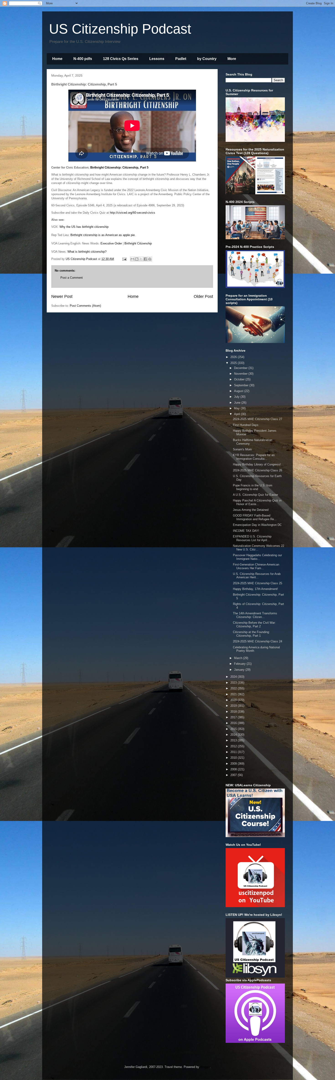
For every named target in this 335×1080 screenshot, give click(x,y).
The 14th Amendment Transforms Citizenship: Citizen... (255, 615)
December (241, 368)
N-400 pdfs (82, 59)
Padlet (180, 59)
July (237, 396)
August (239, 391)
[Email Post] (124, 259)
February (240, 663)
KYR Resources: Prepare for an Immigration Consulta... (254, 456)
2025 (234, 363)
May (237, 408)
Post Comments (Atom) (85, 305)
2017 (234, 717)
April (237, 414)
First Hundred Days (245, 425)
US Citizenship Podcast (120, 28)
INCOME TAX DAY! (246, 530)
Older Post (203, 296)
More (231, 59)
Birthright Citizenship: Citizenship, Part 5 (119, 167)
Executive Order (111, 243)
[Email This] (132, 259)
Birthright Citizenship (138, 243)
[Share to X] (141, 259)
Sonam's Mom (242, 449)
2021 (234, 694)
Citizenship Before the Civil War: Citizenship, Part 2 (254, 624)
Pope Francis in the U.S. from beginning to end (252, 487)
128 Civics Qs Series (120, 59)
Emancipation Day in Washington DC (257, 525)
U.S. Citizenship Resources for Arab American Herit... (257, 575)
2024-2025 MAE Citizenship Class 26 (257, 470)
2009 (234, 763)
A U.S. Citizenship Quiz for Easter (255, 494)
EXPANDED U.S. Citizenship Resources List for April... (252, 538)
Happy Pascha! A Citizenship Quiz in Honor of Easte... (257, 502)
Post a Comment (71, 277)
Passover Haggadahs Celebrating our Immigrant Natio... (257, 557)
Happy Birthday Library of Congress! (257, 464)
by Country (206, 59)
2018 (234, 711)
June (237, 402)
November (241, 373)
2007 (234, 775)
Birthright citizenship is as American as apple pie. (103, 235)
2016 (234, 723)
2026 (234, 357)
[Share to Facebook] (145, 259)
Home (57, 59)
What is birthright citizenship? (86, 251)
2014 (234, 734)
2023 (234, 682)
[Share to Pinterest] (149, 259)
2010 (234, 757)
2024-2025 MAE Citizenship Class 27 (257, 419)
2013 (234, 740)
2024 (234, 676)
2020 (234, 700)
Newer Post (61, 296)
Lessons (156, 59)
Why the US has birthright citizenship (83, 226)
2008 (234, 769)
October (239, 379)
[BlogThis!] (136, 259)
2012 (234, 746)
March (238, 658)
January (239, 669)
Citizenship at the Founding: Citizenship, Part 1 (251, 633)
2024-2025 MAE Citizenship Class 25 (257, 583)
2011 (234, 752)
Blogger (205, 1067)
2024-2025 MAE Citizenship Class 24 (257, 641)
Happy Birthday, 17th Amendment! (255, 589)
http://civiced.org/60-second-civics (132, 212)
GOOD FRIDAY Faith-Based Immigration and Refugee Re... (255, 517)
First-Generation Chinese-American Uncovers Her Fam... (256, 566)
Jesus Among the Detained (250, 509)
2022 (234, 688)
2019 (234, 705)
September (241, 385)
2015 (234, 729)
